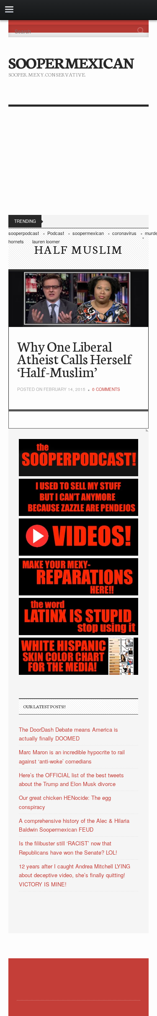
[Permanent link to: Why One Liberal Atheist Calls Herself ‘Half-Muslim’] (78, 299)
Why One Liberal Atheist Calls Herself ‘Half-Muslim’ (74, 358)
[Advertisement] (78, 162)
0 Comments (106, 389)
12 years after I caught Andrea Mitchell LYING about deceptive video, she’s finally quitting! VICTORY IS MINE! (74, 875)
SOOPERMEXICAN (71, 61)
